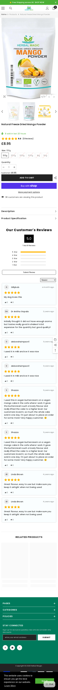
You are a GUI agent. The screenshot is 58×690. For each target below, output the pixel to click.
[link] (15, 581)
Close (56, 2)
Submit (46, 637)
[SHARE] (55, 178)
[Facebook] (5, 647)
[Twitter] (19, 647)
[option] (29, 59)
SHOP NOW (39, 2)
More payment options (29, 192)
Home (3, 14)
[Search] (10, 8)
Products (13, 14)
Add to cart (27, 177)
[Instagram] (12, 647)
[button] (49, 97)
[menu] (3, 8)
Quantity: (6, 162)
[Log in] (47, 8)
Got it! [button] (45, 681)
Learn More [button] (10, 686)
